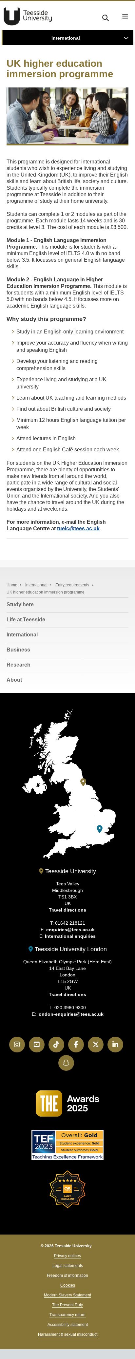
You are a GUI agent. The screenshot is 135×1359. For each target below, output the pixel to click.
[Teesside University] (83, 782)
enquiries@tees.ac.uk (70, 929)
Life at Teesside (26, 619)
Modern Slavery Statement (67, 1295)
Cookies (67, 1285)
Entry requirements (72, 585)
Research (18, 665)
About (14, 680)
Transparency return (67, 1314)
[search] (105, 17)
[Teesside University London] (100, 829)
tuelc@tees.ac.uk (78, 528)
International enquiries (70, 936)
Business (18, 649)
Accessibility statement (68, 1324)
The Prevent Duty (67, 1305)
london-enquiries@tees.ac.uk (70, 1014)
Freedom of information (67, 1275)
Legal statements (67, 1265)
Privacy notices (67, 1256)
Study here (20, 604)
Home (12, 585)
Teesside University (27, 16)
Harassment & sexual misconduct (67, 1334)
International (65, 38)
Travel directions (67, 910)
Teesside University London (70, 949)
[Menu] (125, 17)
